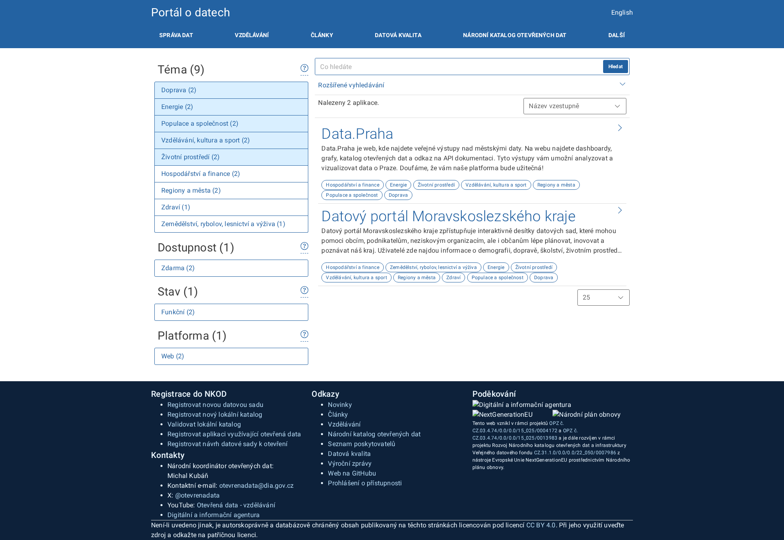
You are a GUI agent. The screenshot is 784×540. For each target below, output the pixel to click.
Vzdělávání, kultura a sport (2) (205, 140)
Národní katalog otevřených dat (374, 434)
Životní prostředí (436, 185)
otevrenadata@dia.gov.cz (256, 485)
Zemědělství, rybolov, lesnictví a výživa (433, 267)
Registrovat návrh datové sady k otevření (227, 444)
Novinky (340, 405)
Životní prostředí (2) (190, 157)
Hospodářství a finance (352, 185)
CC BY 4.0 (541, 525)
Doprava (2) (178, 90)
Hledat (615, 66)
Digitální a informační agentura (213, 515)
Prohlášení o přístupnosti (365, 483)
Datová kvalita (398, 35)
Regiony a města (556, 185)
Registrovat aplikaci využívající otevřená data (234, 434)
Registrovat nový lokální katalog (214, 414)
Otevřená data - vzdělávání (236, 505)
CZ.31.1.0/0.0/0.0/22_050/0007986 (575, 453)
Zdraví (453, 277)
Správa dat (176, 35)
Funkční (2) (178, 312)
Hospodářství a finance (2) (200, 174)
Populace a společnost (352, 195)
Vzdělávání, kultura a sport (496, 185)
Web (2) (172, 356)
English (622, 12)
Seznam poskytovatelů (361, 444)
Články (322, 35)
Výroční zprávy (350, 463)
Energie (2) (177, 107)
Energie (398, 185)
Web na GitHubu (352, 473)
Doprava (398, 195)
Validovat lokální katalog (204, 424)
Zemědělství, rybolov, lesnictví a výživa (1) (223, 224)
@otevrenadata (197, 495)
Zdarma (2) (178, 268)
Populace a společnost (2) (199, 123)
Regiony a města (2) (191, 190)
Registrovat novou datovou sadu (215, 405)
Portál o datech (190, 12)
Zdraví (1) (175, 207)
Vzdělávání (252, 35)
